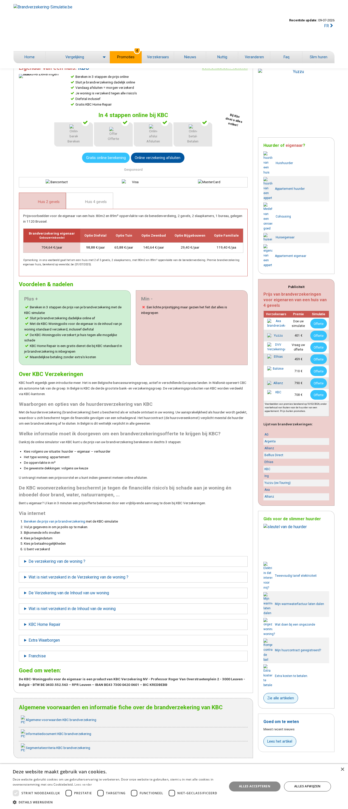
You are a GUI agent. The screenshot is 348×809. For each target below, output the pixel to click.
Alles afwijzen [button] (307, 786)
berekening (106, 158)
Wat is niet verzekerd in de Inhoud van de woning (72, 608)
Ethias (268, 462)
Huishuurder (284, 163)
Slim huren (318, 57)
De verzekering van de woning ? (57, 561)
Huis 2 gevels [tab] (48, 202)
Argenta (270, 441)
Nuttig (222, 57)
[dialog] (174, 786)
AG (266, 434)
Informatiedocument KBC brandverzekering (58, 734)
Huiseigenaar (285, 237)
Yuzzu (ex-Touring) (277, 483)
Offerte (319, 324)
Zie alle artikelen (280, 698)
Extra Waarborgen (44, 640)
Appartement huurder (290, 188)
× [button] (342, 769)
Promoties (127, 55)
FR (326, 25)
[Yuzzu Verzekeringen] (276, 335)
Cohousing (283, 217)
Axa (267, 490)
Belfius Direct (273, 455)
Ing (266, 476)
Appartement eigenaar (290, 255)
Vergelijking (74, 57)
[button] (117, 802)
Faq (286, 57)
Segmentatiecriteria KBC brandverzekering (57, 748)
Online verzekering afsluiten (157, 158)
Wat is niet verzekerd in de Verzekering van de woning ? (78, 577)
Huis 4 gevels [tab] (95, 202)
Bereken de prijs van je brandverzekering (54, 521)
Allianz (269, 448)
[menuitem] (30, 57)
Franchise (37, 656)
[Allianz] (276, 383)
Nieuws (190, 57)
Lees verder (83, 784)
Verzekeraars (158, 57)
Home (29, 57)
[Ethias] (276, 359)
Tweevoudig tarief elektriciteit (296, 575)
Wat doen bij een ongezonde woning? (289, 629)
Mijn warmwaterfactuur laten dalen (299, 603)
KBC (267, 469)
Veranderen (254, 57)
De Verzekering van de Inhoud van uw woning (69, 592)
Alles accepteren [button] (254, 786)
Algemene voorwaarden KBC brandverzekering (60, 720)
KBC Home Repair (44, 624)
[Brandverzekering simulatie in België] (80, 25)
